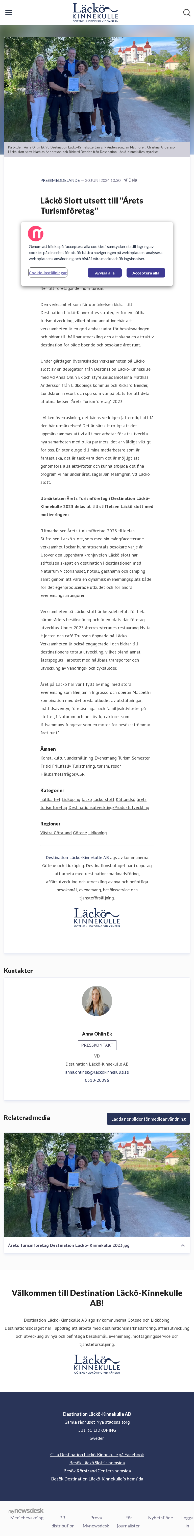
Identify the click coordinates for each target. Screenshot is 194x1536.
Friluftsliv (61, 766)
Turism (124, 758)
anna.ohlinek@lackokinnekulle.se (97, 1072)
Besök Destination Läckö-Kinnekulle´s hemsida (97, 1478)
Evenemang (105, 758)
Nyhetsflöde (160, 1517)
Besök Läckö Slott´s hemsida (97, 1462)
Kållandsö (125, 799)
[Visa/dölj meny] (8, 12)
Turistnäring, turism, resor (96, 766)
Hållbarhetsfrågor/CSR (62, 774)
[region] (97, 254)
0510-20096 (97, 1080)
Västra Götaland (56, 833)
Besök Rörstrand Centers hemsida (97, 1470)
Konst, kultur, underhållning (66, 758)
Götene (80, 833)
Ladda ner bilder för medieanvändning (148, 1119)
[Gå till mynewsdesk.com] (26, 1510)
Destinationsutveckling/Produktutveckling (108, 807)
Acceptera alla (145, 272)
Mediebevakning (26, 1517)
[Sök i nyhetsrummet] (187, 13)
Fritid (45, 766)
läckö (87, 799)
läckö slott (103, 799)
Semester (141, 758)
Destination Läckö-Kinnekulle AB (77, 857)
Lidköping (71, 799)
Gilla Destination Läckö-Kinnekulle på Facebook (97, 1454)
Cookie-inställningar (48, 272)
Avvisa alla (105, 272)
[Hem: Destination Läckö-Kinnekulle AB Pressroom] (95, 12)
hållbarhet (50, 799)
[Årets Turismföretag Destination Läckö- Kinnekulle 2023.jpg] (97, 1185)
